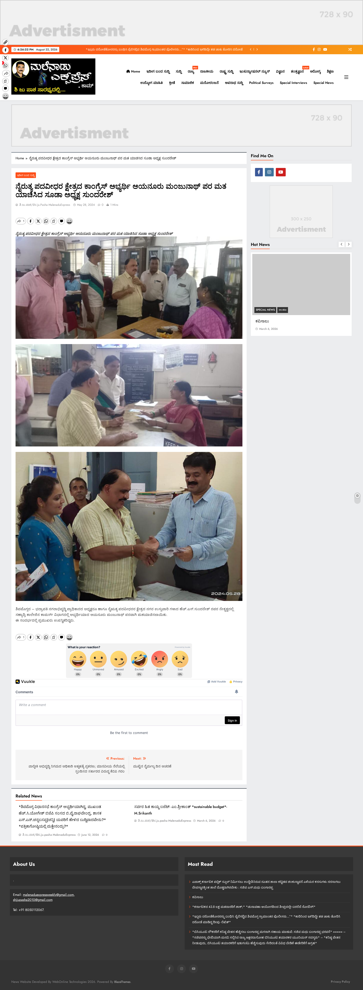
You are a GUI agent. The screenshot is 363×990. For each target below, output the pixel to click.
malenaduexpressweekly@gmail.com (48, 894)
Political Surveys (261, 82)
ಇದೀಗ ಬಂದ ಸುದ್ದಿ (158, 71)
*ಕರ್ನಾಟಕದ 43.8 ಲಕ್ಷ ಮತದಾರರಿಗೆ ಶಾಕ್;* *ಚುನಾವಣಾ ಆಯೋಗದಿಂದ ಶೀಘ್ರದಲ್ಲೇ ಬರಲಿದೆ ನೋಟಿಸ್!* (254, 906)
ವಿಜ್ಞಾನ (280, 71)
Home (135, 71)
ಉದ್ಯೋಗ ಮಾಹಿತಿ (151, 82)
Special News (323, 82)
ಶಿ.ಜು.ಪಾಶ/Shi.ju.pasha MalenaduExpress (44, 205)
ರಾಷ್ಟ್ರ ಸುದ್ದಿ (226, 71)
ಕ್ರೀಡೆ (172, 82)
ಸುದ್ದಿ (179, 71)
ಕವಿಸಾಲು (197, 897)
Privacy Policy (340, 981)
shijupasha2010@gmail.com (33, 899)
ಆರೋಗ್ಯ (315, 71)
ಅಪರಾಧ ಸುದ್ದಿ (234, 82)
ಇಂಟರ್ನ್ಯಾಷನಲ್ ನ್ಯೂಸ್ (254, 71)
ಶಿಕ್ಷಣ (330, 71)
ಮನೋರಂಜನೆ (209, 82)
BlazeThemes (122, 982)
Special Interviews (293, 82)
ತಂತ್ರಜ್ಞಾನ (299, 70)
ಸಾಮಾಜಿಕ (187, 82)
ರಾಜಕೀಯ (206, 71)
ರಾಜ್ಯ (192, 70)
